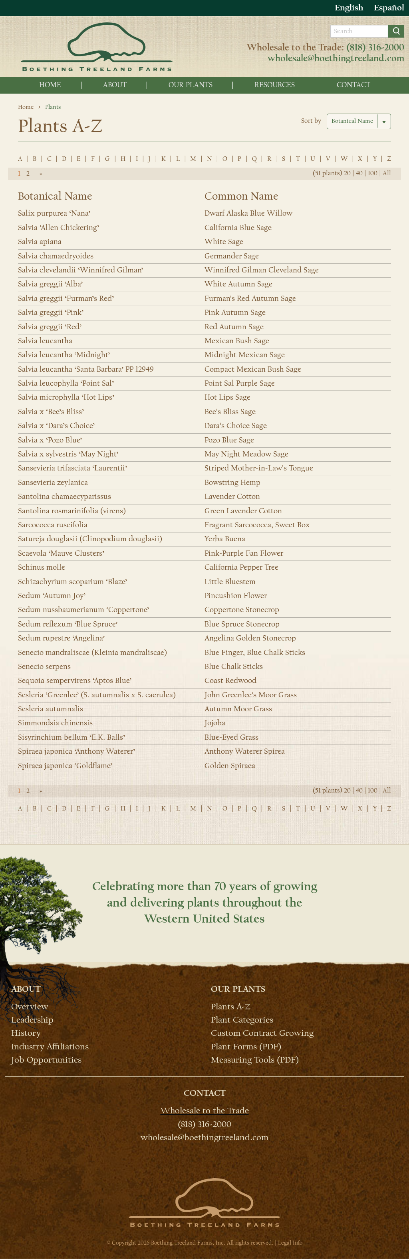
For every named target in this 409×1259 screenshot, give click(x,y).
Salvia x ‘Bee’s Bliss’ (51, 411)
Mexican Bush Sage (236, 340)
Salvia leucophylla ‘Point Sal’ (66, 383)
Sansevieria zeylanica (53, 482)
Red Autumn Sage (234, 326)
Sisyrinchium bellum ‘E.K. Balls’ (71, 737)
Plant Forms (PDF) (246, 1046)
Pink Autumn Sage (235, 312)
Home (50, 85)
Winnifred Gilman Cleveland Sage (261, 270)
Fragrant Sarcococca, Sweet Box (257, 524)
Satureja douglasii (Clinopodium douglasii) (90, 538)
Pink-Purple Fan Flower (243, 553)
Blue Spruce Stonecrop (242, 624)
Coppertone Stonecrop (241, 609)
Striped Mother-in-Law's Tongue (258, 468)
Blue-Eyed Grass (231, 737)
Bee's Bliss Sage (230, 411)
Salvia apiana (40, 241)
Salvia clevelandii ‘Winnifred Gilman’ (80, 270)
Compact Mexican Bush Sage (252, 369)
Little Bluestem (230, 581)
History (26, 1032)
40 (359, 173)
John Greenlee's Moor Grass (250, 695)
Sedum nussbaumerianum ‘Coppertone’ (83, 609)
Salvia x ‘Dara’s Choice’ (56, 425)
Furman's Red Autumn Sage (250, 298)
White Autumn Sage (238, 284)
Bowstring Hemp (232, 482)
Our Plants (190, 85)
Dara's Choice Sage (235, 425)
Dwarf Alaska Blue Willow (248, 213)
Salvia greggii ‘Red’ (49, 326)
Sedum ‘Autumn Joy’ (51, 595)
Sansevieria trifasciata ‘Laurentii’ (72, 468)
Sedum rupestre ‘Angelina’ (61, 638)
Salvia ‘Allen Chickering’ (58, 227)
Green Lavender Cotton (243, 510)
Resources (274, 85)
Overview (29, 1006)
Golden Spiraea (229, 765)
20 (347, 173)
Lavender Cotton (232, 496)
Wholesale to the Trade (205, 1110)
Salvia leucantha (45, 340)
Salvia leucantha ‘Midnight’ (64, 354)
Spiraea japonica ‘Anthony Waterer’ (76, 751)
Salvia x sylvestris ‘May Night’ (68, 454)
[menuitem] (50, 85)
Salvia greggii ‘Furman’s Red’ (66, 298)
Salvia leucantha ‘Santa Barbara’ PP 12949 (86, 369)
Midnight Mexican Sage (244, 354)
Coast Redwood (230, 680)
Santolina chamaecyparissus (64, 496)
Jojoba (214, 723)
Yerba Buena (224, 538)
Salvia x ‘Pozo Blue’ (50, 440)
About (115, 85)
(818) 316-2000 (375, 47)
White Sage (223, 241)
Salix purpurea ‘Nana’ (54, 213)
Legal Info (290, 1242)
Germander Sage (231, 256)
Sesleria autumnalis (50, 709)
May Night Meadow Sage (246, 454)
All (387, 173)
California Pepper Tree (241, 567)
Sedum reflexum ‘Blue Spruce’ (67, 624)
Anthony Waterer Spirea (244, 751)
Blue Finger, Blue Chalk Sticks (254, 652)
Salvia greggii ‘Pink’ (50, 312)
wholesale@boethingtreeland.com (336, 58)
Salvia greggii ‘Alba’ (50, 284)
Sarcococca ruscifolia (52, 524)
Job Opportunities (46, 1059)
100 (372, 173)
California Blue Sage (238, 227)
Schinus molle (41, 567)
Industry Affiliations (50, 1046)
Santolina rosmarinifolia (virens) (72, 510)
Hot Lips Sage (227, 397)
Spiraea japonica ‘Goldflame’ (65, 765)
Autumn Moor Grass (238, 709)
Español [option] (389, 7)
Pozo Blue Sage (229, 440)
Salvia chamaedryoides (55, 256)
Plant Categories (242, 1019)
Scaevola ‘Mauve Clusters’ (61, 553)
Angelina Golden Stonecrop (250, 638)
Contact (353, 85)
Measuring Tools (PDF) (255, 1059)
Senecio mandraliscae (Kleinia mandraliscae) (92, 652)
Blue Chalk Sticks (233, 666)
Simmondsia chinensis (55, 723)
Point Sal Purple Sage (239, 383)
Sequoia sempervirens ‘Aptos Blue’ (74, 680)
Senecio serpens (44, 666)
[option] (389, 8)
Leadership (32, 1019)
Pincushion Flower (235, 595)
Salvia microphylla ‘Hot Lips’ (66, 397)
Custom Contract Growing (262, 1032)
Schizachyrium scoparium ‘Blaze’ (72, 581)
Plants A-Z (230, 1006)
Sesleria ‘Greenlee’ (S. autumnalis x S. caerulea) (97, 695)
